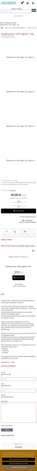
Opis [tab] (15, 234)
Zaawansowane (18, 16)
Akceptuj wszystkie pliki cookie (18, 459)
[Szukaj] (34, 10)
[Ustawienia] (27, 3)
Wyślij (7, 430)
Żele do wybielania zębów (15, 28)
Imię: (6, 385)
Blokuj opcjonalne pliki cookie (18, 463)
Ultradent (13, 190)
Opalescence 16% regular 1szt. (18, 266)
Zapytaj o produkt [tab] (25, 234)
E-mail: (6, 373)
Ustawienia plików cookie (18, 467)
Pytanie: (7, 396)
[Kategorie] (33, 3)
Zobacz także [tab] (6, 234)
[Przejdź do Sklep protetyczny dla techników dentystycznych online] (1, 28)
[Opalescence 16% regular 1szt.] (18, 257)
